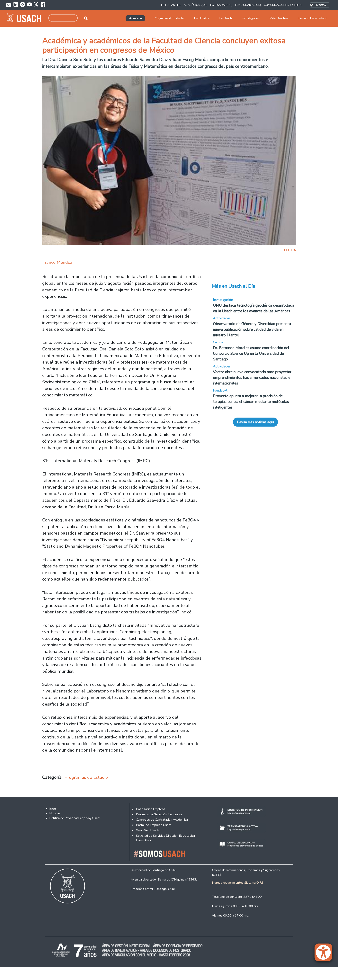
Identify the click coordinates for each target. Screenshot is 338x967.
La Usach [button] (225, 18)
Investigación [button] (251, 18)
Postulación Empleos (150, 809)
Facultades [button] (201, 18)
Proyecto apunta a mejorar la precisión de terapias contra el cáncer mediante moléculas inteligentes (251, 401)
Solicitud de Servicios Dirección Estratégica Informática (165, 838)
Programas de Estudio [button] (169, 18)
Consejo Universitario (312, 18)
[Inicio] (25, 18)
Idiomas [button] (321, 5)
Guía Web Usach (147, 830)
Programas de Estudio (86, 777)
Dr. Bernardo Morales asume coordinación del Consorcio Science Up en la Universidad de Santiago (251, 353)
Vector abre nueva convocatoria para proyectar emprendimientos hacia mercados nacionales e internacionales (252, 377)
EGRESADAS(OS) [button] (221, 5)
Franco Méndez (57, 262)
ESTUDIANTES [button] (171, 5)
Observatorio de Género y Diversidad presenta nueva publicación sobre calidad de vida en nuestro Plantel (252, 329)
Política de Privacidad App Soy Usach (75, 818)
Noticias (54, 813)
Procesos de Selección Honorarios (159, 814)
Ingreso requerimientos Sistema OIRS (238, 883)
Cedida (290, 250)
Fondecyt (220, 390)
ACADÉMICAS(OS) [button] (195, 5)
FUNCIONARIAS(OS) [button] (248, 5)
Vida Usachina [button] (279, 18)
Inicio (52, 809)
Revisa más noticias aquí (255, 422)
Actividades (222, 318)
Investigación (223, 299)
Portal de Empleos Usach (153, 825)
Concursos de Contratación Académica (162, 820)
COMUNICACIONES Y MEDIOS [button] (283, 5)
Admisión (135, 18)
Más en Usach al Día (233, 286)
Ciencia (218, 342)
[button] (325, 954)
